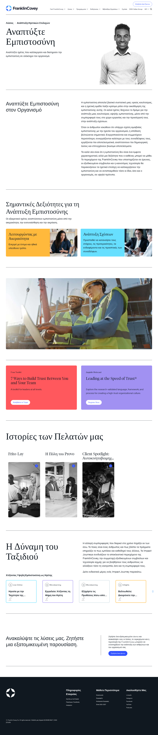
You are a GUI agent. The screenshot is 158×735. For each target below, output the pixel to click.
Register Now (93, 402)
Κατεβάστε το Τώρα (20, 402)
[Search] (151, 8)
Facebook (129, 701)
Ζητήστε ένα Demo (142, 4)
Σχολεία (124, 9)
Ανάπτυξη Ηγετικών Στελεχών (33, 23)
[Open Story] (36, 465)
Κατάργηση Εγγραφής (102, 701)
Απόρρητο (69, 705)
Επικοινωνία (99, 695)
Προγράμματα (81, 9)
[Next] (152, 591)
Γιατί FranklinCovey (56, 9)
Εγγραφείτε (99, 698)
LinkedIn (129, 695)
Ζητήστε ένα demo (118, 653)
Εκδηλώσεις (94, 9)
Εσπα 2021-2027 (101, 704)
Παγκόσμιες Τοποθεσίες (73, 702)
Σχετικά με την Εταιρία (72, 699)
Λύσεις (70, 9)
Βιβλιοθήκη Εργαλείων (110, 9)
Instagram (129, 698)
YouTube (128, 704)
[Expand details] (10, 598)
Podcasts (129, 707)
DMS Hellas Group (135, 9)
